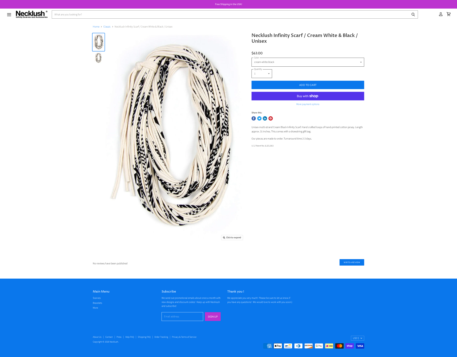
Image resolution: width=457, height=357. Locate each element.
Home (96, 26)
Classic (107, 26)
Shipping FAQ (144, 337)
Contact (109, 337)
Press (119, 337)
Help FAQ (129, 337)
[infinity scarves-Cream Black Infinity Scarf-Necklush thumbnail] (98, 42)
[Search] (413, 14)
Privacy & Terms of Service (184, 337)
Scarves (97, 298)
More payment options (307, 104)
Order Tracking (161, 337)
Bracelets (97, 303)
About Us (97, 337)
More (95, 308)
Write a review (352, 262)
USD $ (356, 338)
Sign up (213, 316)
